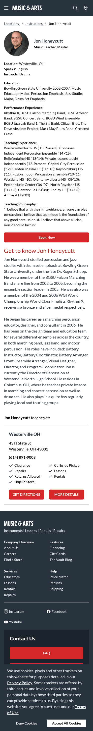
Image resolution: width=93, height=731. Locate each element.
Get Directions (26, 494)
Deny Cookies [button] (26, 723)
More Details (66, 494)
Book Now (46, 237)
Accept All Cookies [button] (66, 723)
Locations (12, 23)
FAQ (46, 653)
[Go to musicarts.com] (27, 7)
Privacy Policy (19, 682)
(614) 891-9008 (22, 457)
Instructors (34, 23)
